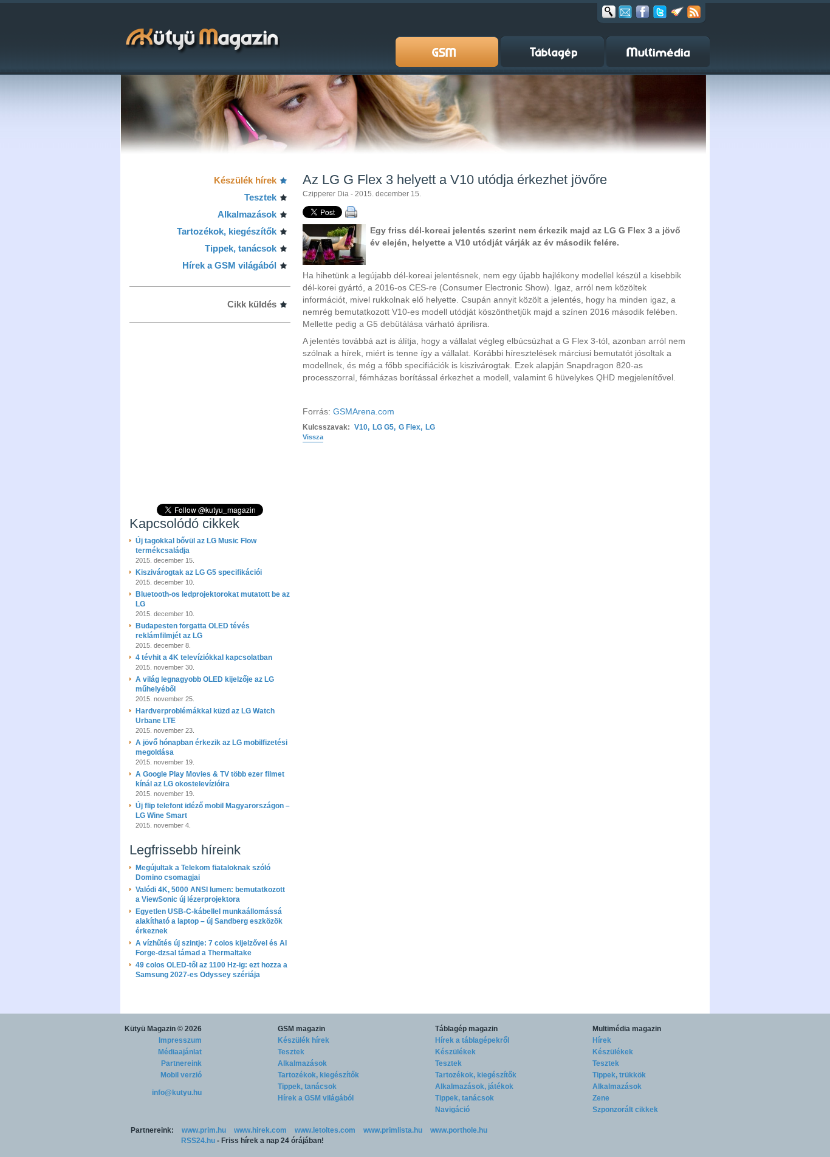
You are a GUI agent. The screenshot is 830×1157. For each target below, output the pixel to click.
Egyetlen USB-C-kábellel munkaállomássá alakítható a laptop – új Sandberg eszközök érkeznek (209, 921)
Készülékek (455, 1052)
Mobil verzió (181, 1075)
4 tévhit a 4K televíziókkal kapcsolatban (203, 657)
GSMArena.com (363, 411)
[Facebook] (643, 11)
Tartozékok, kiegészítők (226, 231)
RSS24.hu (198, 1140)
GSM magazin (301, 1029)
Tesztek (260, 197)
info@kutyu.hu (177, 1092)
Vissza (313, 437)
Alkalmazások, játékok (474, 1086)
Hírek (601, 1040)
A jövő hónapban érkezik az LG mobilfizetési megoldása (211, 747)
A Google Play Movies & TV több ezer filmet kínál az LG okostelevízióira (209, 779)
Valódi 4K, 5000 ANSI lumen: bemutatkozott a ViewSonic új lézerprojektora (210, 894)
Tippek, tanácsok (240, 248)
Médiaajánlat (180, 1052)
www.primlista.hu (392, 1130)
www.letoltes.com (325, 1130)
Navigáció (452, 1109)
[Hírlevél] (625, 11)
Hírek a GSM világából (229, 265)
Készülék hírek (245, 180)
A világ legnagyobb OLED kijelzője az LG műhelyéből (204, 684)
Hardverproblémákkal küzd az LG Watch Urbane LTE (205, 716)
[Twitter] (660, 11)
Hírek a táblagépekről (472, 1040)
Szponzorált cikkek (625, 1109)
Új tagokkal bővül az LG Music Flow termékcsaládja (195, 546)
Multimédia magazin (626, 1029)
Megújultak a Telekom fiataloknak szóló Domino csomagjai (202, 872)
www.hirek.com (260, 1130)
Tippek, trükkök (619, 1075)
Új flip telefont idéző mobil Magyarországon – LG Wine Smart (212, 811)
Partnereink (181, 1063)
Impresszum (180, 1040)
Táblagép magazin (466, 1029)
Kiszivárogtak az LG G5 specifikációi (198, 572)
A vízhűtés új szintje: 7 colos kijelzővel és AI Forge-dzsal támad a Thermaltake (211, 948)
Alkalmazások (247, 214)
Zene (600, 1098)
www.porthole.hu (458, 1130)
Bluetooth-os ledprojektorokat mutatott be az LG (212, 599)
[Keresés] (609, 11)
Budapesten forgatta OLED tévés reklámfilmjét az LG (192, 631)
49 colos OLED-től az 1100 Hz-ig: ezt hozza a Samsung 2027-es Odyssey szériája (211, 970)
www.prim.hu (204, 1130)
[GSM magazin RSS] (694, 11)
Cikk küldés (251, 304)
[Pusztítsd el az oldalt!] (677, 11)
